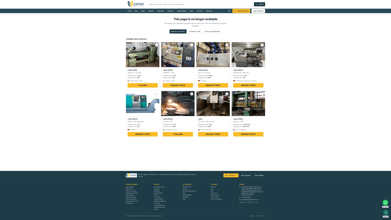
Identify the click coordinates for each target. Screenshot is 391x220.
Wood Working (130, 195)
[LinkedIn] (243, 202)
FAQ (212, 191)
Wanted (151, 11)
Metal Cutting (130, 187)
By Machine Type (159, 187)
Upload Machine (243, 11)
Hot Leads (157, 203)
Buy (136, 11)
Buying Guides (158, 193)
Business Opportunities (189, 191)
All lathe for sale (194, 31)
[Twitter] (246, 202)
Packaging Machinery (132, 201)
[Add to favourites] (156, 45)
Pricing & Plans (187, 187)
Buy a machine (230, 175)
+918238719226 (246, 197)
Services (170, 11)
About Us (213, 187)
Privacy (258, 216)
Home (129, 11)
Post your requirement (212, 31)
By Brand (156, 189)
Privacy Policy (215, 197)
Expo (191, 11)
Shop (143, 11)
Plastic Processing (131, 191)
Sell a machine (246, 175)
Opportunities (181, 11)
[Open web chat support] (386, 212)
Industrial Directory (159, 207)
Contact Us (214, 193)
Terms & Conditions (216, 199)
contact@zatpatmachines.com (250, 199)
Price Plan (160, 11)
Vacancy (200, 11)
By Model (157, 191)
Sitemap (252, 216)
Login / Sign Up (258, 11)
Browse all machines (178, 31)
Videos (156, 209)
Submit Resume (187, 195)
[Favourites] (229, 11)
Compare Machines (159, 205)
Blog (212, 189)
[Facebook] (240, 202)
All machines (129, 203)
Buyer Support (215, 195)
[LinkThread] (257, 202)
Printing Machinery (131, 199)
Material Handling (131, 197)
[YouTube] (248, 202)
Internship (185, 197)
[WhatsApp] (254, 202)
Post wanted (259, 175)
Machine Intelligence (160, 201)
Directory (209, 11)
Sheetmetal (129, 189)
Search (261, 4)
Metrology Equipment (132, 193)
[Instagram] (251, 202)
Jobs (184, 193)
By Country (157, 197)
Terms (263, 216)
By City (156, 195)
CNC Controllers (158, 199)
